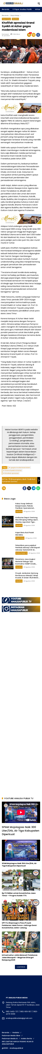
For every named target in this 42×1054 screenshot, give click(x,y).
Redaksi (15, 1032)
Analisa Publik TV (21, 553)
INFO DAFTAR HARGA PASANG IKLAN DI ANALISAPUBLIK (17, 1042)
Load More (21, 967)
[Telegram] (34, 488)
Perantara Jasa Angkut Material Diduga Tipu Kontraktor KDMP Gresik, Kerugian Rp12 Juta (25, 562)
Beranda (5, 1032)
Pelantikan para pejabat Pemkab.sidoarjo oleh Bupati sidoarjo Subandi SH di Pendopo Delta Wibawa (27, 548)
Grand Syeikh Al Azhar (13, 470)
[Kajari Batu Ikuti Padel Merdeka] (8, 535)
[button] (38, 3)
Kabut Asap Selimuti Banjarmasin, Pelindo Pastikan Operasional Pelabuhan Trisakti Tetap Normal (26, 508)
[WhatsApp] (38, 488)
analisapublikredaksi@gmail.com (19, 1018)
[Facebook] (24, 488)
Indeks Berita (26, 1038)
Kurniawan (5, 34)
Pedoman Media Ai (10, 1038)
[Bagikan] (38, 35)
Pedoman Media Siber (11, 1035)
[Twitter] (29, 488)
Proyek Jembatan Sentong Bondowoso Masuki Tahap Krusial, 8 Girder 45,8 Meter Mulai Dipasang (26, 576)
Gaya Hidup (6, 19)
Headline (15, 19)
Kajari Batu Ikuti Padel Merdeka (24, 533)
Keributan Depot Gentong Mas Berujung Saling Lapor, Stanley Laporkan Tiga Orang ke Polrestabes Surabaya (26, 522)
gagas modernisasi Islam (20, 467)
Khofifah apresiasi (12, 473)
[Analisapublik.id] (18, 3)
